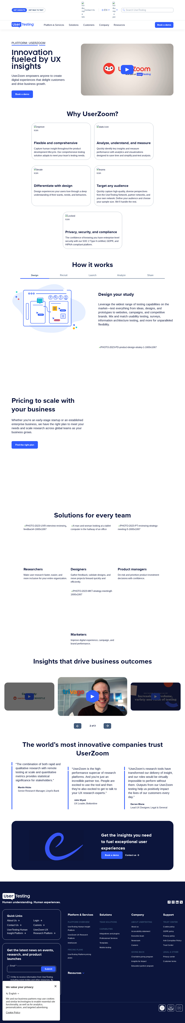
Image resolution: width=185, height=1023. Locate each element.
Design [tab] (34, 275)
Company (104, 25)
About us (135, 927)
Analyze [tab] (121, 275)
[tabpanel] (92, 308)
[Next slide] (107, 726)
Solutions (73, 25)
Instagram (173, 902)
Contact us (130, 855)
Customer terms (169, 961)
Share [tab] (150, 275)
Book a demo (164, 24)
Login (36, 920)
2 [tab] (90, 725)
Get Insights (19, 10)
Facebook (169, 902)
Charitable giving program (142, 957)
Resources (119, 25)
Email (13, 966)
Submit (48, 969)
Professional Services (109, 938)
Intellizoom (72, 943)
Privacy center (169, 957)
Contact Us (90, 10)
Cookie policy (168, 927)
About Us (12, 920)
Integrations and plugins (110, 934)
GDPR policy (168, 931)
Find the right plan (24, 444)
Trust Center (168, 945)
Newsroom (135, 941)
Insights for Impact (138, 961)
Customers (88, 25)
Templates (104, 943)
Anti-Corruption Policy (172, 941)
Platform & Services (54, 25)
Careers (37, 925)
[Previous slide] (77, 726)
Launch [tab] (92, 275)
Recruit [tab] (63, 275)
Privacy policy (169, 936)
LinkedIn (177, 902)
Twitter (181, 902)
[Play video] (127, 69)
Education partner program (142, 966)
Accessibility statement (140, 931)
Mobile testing (105, 948)
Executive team (137, 936)
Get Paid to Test (36, 10)
